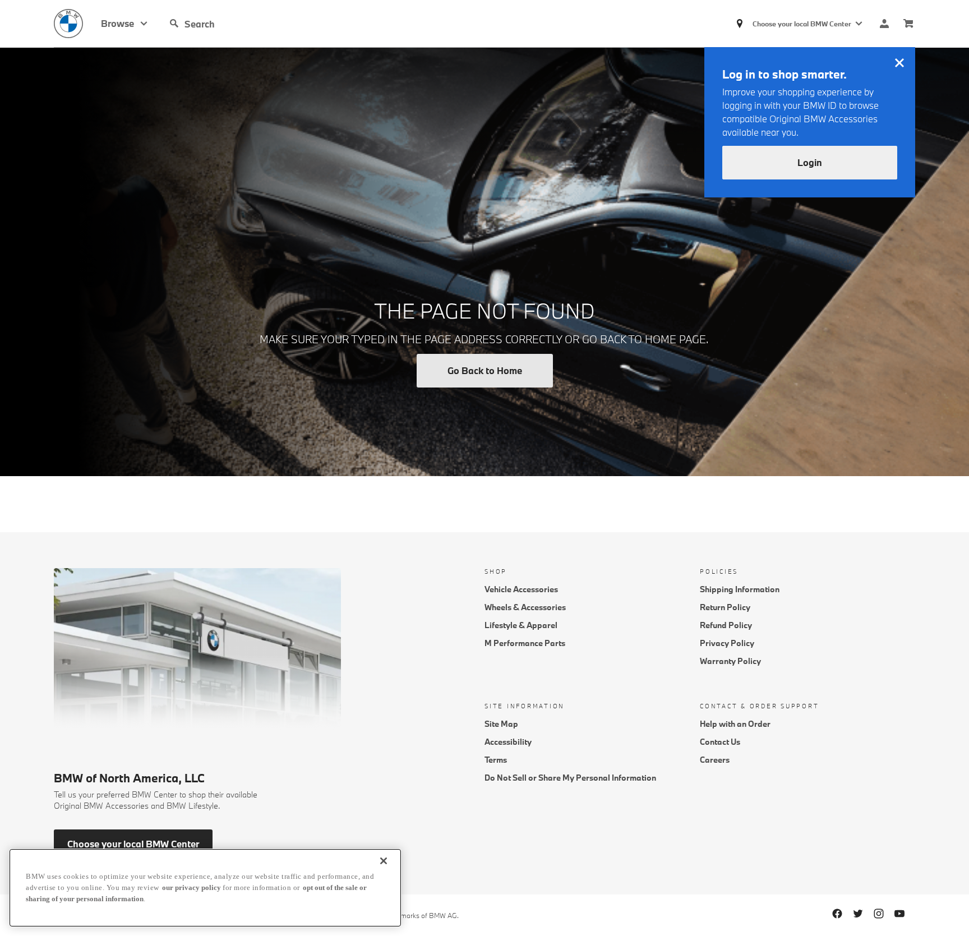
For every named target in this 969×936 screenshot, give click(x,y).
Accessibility (508, 741)
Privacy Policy (727, 643)
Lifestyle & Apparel (520, 625)
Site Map (501, 723)
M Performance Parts (524, 643)
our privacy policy (191, 887)
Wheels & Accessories (525, 607)
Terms (495, 759)
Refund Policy (726, 625)
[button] (174, 23)
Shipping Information (739, 589)
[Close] (383, 861)
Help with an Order (735, 723)
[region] (205, 888)
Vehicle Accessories (521, 589)
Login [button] (809, 162)
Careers (715, 759)
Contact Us (720, 741)
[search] (270, 23)
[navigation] (124, 23)
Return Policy (725, 607)
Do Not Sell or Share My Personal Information (570, 777)
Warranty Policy (730, 661)
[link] (77, 23)
